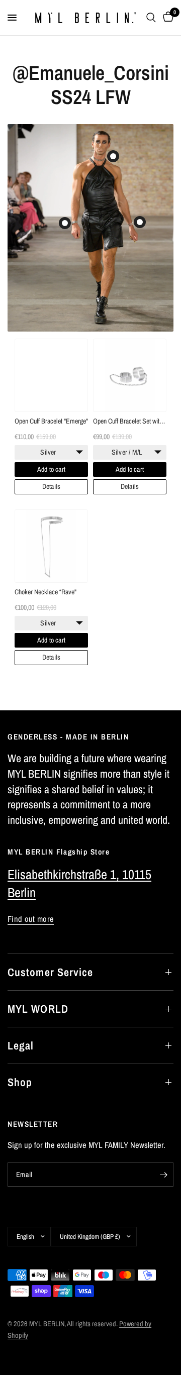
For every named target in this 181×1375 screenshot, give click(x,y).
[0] (166, 17)
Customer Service (51, 972)
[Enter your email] (163, 1174)
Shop (20, 1082)
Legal (21, 1045)
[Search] (151, 17)
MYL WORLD (38, 1008)
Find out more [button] (31, 919)
